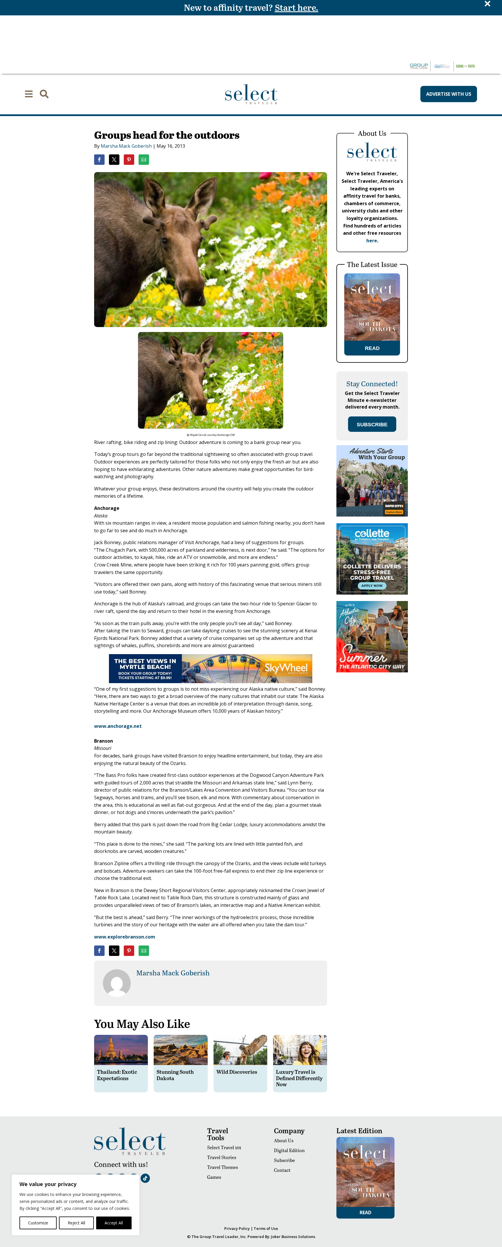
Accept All (114, 1223)
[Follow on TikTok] (145, 1178)
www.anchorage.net (118, 726)
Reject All (76, 1223)
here (371, 240)
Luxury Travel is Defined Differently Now (299, 1078)
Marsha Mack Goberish (126, 146)
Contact (282, 1170)
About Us (283, 1140)
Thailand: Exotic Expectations (117, 1075)
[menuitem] (29, 94)
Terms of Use (266, 1228)
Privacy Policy (237, 1228)
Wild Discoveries (236, 1071)
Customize (38, 1223)
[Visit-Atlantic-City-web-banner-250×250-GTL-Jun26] (372, 671)
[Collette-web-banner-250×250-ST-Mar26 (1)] (372, 593)
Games (214, 1177)
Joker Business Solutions (293, 1236)
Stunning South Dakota (175, 1075)
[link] (99, 159)
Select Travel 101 (224, 1147)
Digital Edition (289, 1150)
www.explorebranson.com (124, 937)
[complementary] (75, 1204)
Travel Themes (222, 1167)
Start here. (296, 7)
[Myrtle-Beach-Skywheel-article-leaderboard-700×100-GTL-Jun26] (210, 681)
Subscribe (284, 1160)
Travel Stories (221, 1157)
